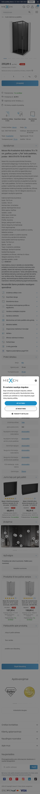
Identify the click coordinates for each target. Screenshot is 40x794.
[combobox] (36, 380)
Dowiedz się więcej (24, 398)
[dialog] (20, 397)
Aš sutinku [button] (21, 403)
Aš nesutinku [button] (21, 409)
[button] (20, 414)
